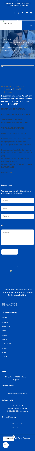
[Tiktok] (18, 12)
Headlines (7, 89)
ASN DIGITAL (6, 339)
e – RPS (4, 348)
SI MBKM (5, 322)
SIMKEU (4, 331)
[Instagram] (14, 12)
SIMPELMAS (6, 326)
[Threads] (31, 12)
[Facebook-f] (22, 423)
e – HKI (4, 352)
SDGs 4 (22, 89)
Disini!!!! (11, 172)
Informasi (15, 89)
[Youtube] (26, 12)
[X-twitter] (22, 427)
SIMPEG (4, 335)
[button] (6, 445)
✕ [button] (13, 436)
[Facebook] (22, 12)
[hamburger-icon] (31, 25)
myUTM (4, 357)
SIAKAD (4, 318)
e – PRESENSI (6, 344)
